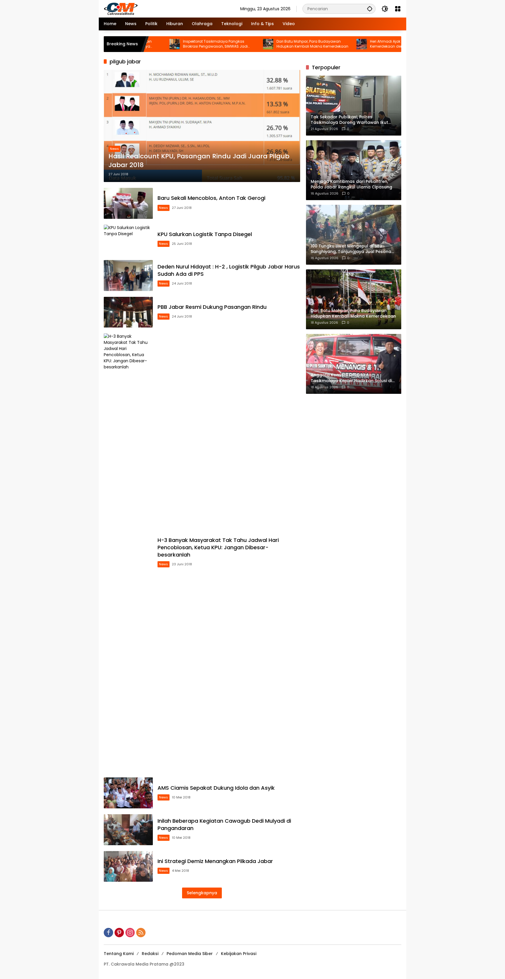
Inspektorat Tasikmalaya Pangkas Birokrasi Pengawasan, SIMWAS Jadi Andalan (186, 44)
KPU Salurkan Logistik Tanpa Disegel (205, 234)
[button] (370, 8)
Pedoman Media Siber (190, 954)
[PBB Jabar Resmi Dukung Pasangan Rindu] (128, 312)
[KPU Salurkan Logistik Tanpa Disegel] (128, 239)
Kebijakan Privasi (238, 954)
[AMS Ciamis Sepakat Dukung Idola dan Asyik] (128, 792)
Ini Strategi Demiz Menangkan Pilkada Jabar (215, 861)
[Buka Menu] (397, 8)
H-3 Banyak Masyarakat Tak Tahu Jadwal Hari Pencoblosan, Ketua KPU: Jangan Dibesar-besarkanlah (218, 547)
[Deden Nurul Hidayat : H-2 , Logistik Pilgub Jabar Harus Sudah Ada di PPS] (128, 275)
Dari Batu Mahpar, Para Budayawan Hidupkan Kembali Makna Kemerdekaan (283, 44)
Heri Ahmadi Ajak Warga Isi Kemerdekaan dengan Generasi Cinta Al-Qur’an (375, 44)
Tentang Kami (119, 954)
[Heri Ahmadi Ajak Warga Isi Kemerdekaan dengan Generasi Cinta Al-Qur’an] (332, 44)
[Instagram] (130, 932)
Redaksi (150, 954)
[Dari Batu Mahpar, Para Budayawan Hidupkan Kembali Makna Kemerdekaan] (239, 44)
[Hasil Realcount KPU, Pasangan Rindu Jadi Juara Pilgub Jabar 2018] (202, 126)
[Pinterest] (119, 932)
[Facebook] (108, 932)
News (114, 148)
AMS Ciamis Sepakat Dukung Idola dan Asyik (216, 787)
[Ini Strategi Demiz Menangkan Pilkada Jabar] (128, 866)
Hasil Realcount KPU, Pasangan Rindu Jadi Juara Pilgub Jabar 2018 (198, 161)
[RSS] (141, 932)
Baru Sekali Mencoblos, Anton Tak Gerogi (211, 198)
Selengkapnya (202, 893)
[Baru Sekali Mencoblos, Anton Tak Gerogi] (128, 203)
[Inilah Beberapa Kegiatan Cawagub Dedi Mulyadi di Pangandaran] (128, 829)
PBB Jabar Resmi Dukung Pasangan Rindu (212, 307)
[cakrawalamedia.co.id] (155, 8)
